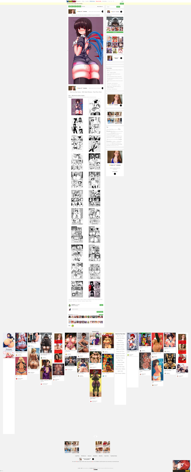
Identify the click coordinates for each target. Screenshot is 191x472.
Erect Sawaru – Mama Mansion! (112, 89)
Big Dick (120, 131)
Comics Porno (77, 97)
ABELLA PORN (120, 349)
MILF (112, 141)
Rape (120, 142)
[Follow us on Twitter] (110, 1)
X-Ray (118, 145)
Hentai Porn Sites (120, 353)
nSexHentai (44, 357)
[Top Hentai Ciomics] (9, 340)
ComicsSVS (143, 350)
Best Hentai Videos (120, 373)
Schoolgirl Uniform (109, 144)
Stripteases (111, 468)
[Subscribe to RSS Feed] (111, 1)
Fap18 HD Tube (120, 367)
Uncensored (112, 145)
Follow (101, 305)
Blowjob (109, 133)
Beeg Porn (120, 364)
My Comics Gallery (20, 378)
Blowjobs (113, 133)
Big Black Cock (116, 129)
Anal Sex (111, 129)
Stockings (83, 301)
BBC (113, 129)
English (81, 299)
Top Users (87, 1)
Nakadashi (119, 141)
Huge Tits (143, 374)
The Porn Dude (120, 362)
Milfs (114, 141)
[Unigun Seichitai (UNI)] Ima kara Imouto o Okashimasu (113, 74)
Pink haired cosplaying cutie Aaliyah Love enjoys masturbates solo (114, 79)
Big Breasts (117, 131)
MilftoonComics (94, 349)
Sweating (87, 301)
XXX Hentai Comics (70, 369)
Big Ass (74, 97)
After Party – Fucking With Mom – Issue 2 (113, 84)
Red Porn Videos (120, 358)
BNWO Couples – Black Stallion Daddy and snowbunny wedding (114, 87)
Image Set (93, 367)
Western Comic (94, 401)
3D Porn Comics (45, 384)
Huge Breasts (19, 379)
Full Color (117, 136)
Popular (83, 1)
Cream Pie (120, 133)
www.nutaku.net (100, 6)
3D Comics (81, 356)
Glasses (121, 136)
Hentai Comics (75, 314)
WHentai (31, 345)
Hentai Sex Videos (120, 369)
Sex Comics (94, 97)
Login (122, 1)
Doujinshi (78, 299)
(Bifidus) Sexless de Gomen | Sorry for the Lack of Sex (115, 81)
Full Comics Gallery (83, 97)
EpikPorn (120, 340)
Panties (118, 142)
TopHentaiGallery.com (86, 468)
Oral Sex (110, 142)
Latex (93, 299)
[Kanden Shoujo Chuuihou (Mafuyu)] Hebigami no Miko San (115, 70)
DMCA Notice (107, 468)
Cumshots (108, 134)
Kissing (117, 139)
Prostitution (70, 301)
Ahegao (107, 129)
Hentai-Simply (156, 384)
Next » (96, 436)
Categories (78, 1)
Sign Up (122, 3)
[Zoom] (78, 6)
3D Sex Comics (32, 346)
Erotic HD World (120, 338)
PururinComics (131, 354)
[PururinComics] (72, 326)
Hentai (91, 97)
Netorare (107, 142)
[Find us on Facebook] (108, 1)
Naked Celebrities (120, 356)
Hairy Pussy (113, 137)
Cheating (117, 133)
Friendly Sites (104, 1)
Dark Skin (111, 134)
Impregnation (89, 299)
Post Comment (99, 311)
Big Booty (74, 299)
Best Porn (120, 360)
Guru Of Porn (120, 342)
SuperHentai (19, 354)
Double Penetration (116, 134)
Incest (109, 139)
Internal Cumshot (113, 139)
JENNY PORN (120, 345)
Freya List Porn (120, 351)
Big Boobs (155, 385)
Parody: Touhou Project (98, 299)
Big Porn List (120, 336)
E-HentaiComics (32, 372)
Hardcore (88, 97)
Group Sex (108, 137)
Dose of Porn (120, 347)
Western (116, 145)
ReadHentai (106, 351)
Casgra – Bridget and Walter (111, 72)
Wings (90, 301)
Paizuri (115, 142)
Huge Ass (85, 299)
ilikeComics (155, 356)
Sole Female (75, 301)
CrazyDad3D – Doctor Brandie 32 (112, 83)
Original (112, 142)
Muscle (116, 141)
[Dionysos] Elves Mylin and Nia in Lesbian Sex (114, 76)
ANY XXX (120, 371)
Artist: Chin (70, 299)
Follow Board (101, 314)
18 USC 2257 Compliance (100, 468)
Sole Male (79, 301)
